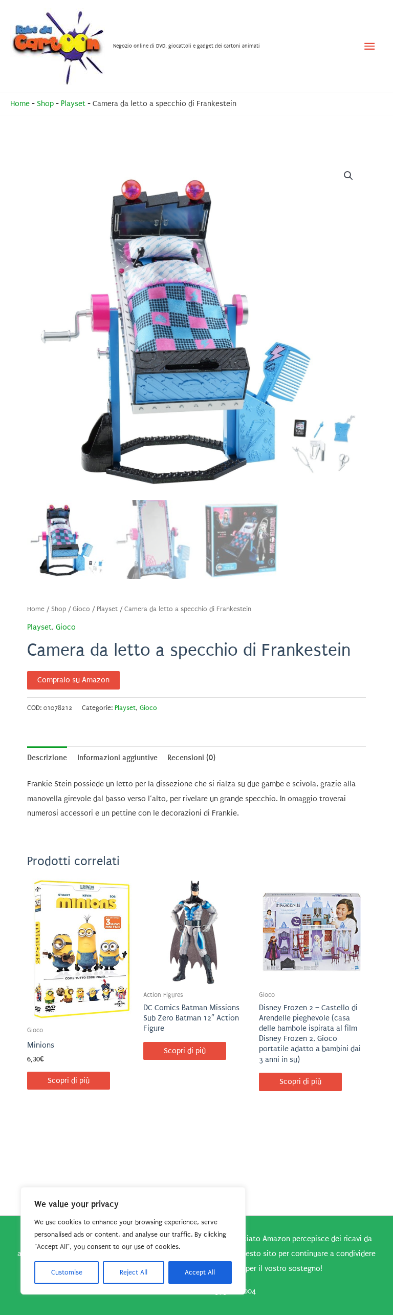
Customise (66, 1272)
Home (20, 103)
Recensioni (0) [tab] (191, 757)
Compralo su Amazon (73, 680)
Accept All (200, 1272)
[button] (348, 175)
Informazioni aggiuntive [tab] (117, 757)
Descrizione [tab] (47, 757)
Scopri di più (69, 1080)
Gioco (81, 609)
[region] (133, 1241)
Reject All (133, 1272)
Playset (73, 103)
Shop (45, 103)
